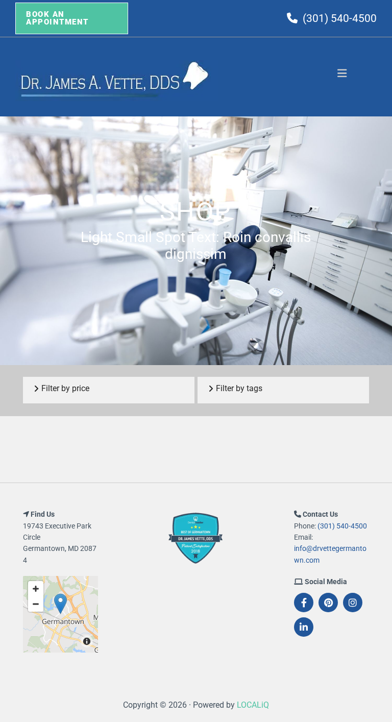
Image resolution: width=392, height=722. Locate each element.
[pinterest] (328, 602)
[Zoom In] (35, 588)
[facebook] (303, 602)
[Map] (60, 614)
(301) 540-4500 (340, 18)
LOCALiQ (253, 705)
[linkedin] (303, 627)
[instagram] (352, 602)
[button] (71, 18)
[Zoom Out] (35, 604)
